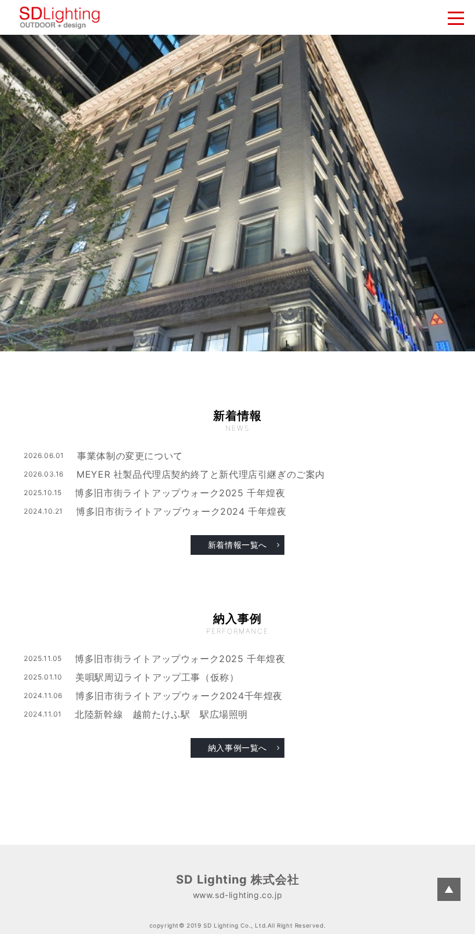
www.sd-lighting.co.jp (238, 895)
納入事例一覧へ (237, 748)
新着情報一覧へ (237, 545)
